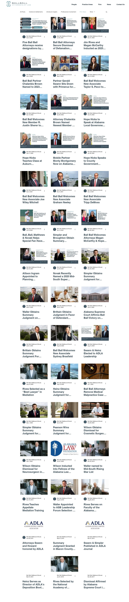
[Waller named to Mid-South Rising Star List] (95, 448)
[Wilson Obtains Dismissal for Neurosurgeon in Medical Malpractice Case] (34, 448)
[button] (106, 12)
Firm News (83, 12)
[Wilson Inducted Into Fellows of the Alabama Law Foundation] (64, 448)
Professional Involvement (68, 12)
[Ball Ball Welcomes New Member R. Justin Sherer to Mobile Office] (34, 102)
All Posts (22, 12)
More (91, 12)
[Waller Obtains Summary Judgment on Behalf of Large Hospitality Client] (34, 294)
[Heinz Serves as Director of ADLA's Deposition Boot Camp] (34, 564)
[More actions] (45, 37)
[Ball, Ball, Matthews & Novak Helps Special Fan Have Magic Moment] (34, 217)
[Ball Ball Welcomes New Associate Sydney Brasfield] (64, 333)
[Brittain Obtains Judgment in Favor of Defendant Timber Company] (64, 294)
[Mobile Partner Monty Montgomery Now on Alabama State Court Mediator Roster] (64, 140)
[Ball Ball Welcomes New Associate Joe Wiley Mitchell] (34, 179)
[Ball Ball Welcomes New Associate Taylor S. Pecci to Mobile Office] (95, 63)
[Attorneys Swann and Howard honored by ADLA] (34, 525)
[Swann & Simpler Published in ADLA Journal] (95, 525)
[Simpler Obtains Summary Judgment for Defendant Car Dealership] (95, 256)
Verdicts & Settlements (36, 12)
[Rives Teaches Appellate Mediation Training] (34, 487)
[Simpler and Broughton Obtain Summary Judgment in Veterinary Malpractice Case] (64, 217)
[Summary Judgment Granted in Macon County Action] (64, 525)
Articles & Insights (51, 12)
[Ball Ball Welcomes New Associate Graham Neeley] (64, 179)
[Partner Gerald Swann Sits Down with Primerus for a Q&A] (64, 63)
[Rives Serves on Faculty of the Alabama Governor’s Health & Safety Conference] (95, 487)
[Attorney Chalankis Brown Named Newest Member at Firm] (64, 102)
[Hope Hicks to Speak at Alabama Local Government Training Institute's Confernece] (95, 102)
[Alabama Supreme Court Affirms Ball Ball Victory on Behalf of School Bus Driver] (95, 294)
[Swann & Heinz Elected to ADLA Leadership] (95, 333)
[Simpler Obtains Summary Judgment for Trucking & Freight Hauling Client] (34, 410)
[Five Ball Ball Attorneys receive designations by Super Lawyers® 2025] (34, 25)
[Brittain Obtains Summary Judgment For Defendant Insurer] (34, 333)
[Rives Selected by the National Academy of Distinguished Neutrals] (64, 564)
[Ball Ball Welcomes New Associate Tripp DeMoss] (95, 179)
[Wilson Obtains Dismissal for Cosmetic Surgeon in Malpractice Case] (95, 410)
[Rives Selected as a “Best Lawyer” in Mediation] (34, 371)
